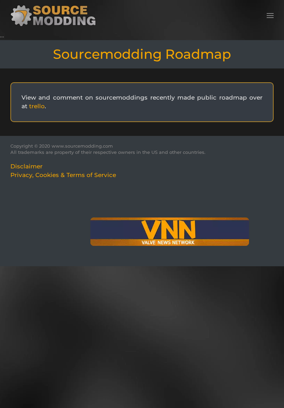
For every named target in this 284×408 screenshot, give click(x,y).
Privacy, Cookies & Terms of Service (63, 174)
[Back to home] (55, 15)
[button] (270, 15)
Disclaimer (26, 166)
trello (37, 106)
